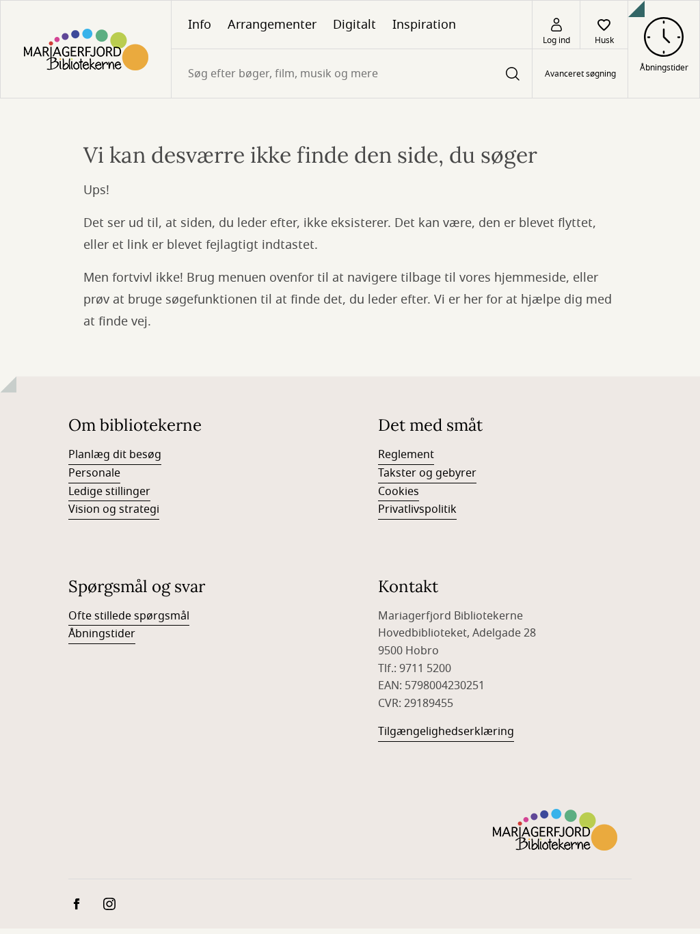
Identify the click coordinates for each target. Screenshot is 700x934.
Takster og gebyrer (427, 473)
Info (199, 25)
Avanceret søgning (580, 74)
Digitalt (354, 25)
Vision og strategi (113, 509)
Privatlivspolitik (417, 509)
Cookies (398, 491)
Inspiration (424, 25)
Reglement (406, 454)
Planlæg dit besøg (114, 454)
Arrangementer (272, 25)
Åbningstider (101, 634)
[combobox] (352, 73)
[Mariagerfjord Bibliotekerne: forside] (86, 49)
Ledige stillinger (109, 491)
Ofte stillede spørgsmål (128, 616)
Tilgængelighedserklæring (446, 731)
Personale (94, 473)
